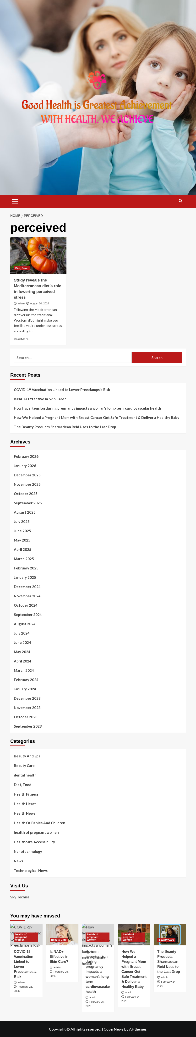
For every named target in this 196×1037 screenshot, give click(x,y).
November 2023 (27, 707)
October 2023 (26, 717)
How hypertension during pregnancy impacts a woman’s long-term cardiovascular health (87, 408)
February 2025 (26, 568)
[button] (15, 201)
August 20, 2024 (39, 303)
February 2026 (26, 456)
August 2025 (25, 512)
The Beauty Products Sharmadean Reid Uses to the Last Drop (65, 427)
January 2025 (25, 577)
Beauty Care (24, 765)
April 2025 (22, 549)
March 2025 (24, 559)
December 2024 (27, 586)
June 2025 (22, 531)
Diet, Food (21, 268)
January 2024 (25, 689)
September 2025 (28, 503)
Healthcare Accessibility (34, 842)
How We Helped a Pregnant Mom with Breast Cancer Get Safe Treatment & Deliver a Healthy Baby (96, 417)
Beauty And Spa (27, 756)
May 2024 (22, 652)
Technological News (31, 870)
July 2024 (22, 633)
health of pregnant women (36, 832)
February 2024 (26, 679)
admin (21, 303)
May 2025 (22, 540)
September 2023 (28, 726)
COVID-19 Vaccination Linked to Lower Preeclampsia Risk (62, 389)
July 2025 (22, 521)
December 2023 (27, 698)
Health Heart (25, 804)
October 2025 (26, 493)
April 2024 (22, 661)
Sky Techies (19, 897)
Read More (21, 339)
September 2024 (28, 614)
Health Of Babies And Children (39, 823)
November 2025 (27, 484)
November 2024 (27, 596)
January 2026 (25, 466)
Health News (24, 813)
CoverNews (113, 1029)
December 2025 (27, 475)
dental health (25, 775)
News (18, 861)
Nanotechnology (28, 851)
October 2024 (26, 605)
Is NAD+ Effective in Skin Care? (40, 399)
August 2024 (25, 624)
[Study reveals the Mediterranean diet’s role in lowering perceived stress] (38, 255)
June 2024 (22, 642)
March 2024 (24, 670)
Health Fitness (26, 794)
